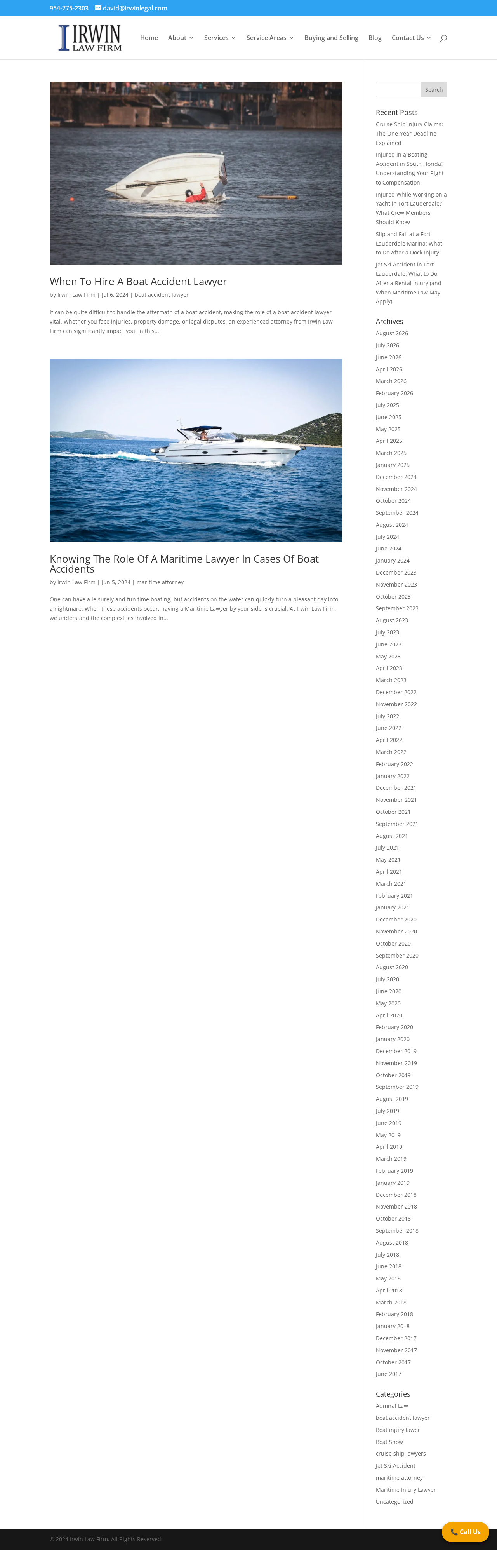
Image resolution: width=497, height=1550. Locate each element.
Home (149, 38)
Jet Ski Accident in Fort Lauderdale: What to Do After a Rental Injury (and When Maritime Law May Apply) (408, 283)
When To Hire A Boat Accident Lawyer (138, 281)
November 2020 (396, 931)
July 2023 (387, 632)
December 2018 (396, 1194)
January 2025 (393, 464)
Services (216, 38)
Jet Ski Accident (395, 1465)
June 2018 (388, 1266)
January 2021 (393, 907)
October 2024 (393, 500)
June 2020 (388, 991)
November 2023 (396, 584)
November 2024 (396, 489)
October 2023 (393, 596)
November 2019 (396, 1063)
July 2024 (387, 536)
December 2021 (396, 787)
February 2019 (394, 1170)
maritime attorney (160, 582)
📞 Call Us (465, 1531)
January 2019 (393, 1182)
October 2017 (393, 1362)
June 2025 (388, 417)
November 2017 (396, 1350)
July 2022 (387, 716)
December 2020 (396, 919)
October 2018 (393, 1218)
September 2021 (397, 823)
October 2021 (393, 811)
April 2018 (389, 1290)
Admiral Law (392, 1405)
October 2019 (393, 1075)
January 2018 (393, 1326)
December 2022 (396, 692)
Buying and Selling (331, 38)
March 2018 (391, 1302)
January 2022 (393, 776)
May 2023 (388, 656)
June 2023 (388, 644)
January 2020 (393, 1039)
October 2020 (393, 943)
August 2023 (392, 620)
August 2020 (392, 967)
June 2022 (388, 727)
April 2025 (389, 440)
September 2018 (397, 1230)
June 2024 (388, 548)
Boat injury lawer (398, 1429)
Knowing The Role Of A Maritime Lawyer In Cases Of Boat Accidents (184, 564)
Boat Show (389, 1442)
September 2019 (397, 1086)
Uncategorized (395, 1501)
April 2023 (389, 668)
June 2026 (388, 357)
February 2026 (394, 393)
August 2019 (392, 1098)
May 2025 (388, 429)
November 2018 (396, 1206)
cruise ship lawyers (401, 1453)
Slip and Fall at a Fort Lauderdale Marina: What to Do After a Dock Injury (409, 243)
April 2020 (389, 1015)
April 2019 (389, 1146)
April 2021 (389, 871)
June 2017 (388, 1374)
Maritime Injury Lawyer (406, 1489)
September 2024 (397, 512)
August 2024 (392, 524)
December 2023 (396, 572)
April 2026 (389, 369)
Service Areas (267, 38)
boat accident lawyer (162, 294)
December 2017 (396, 1338)
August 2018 (392, 1242)
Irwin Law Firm (76, 294)
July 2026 (387, 345)
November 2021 (396, 799)
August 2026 (392, 333)
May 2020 (388, 1003)
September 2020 (397, 955)
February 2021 (394, 895)
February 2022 (394, 764)
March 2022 (391, 752)
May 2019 (388, 1135)
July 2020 (387, 979)
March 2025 (391, 452)
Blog (375, 38)
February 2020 (394, 1027)
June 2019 (388, 1123)
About (177, 38)
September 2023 (397, 608)
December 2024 (396, 477)
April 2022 (389, 740)
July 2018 (387, 1254)
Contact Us (408, 38)
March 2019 (391, 1158)
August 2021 (392, 835)
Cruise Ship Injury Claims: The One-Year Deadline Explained (409, 133)
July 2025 (387, 405)
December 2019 (396, 1051)
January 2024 (393, 560)
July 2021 (387, 847)
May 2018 (388, 1278)
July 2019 (387, 1111)
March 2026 (391, 381)
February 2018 (394, 1314)
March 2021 (391, 883)
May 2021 (388, 859)
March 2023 (391, 680)
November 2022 (396, 704)
